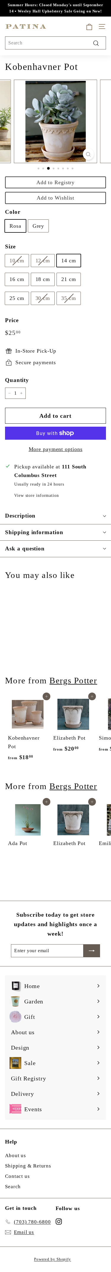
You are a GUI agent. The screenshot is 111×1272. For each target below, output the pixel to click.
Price (12, 320)
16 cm (16, 279)
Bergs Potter (73, 680)
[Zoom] (88, 154)
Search (13, 1186)
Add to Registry (55, 182)
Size (10, 246)
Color (12, 212)
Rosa (15, 226)
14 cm (68, 261)
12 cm (43, 261)
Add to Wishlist (56, 198)
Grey (38, 226)
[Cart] (89, 26)
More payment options (56, 449)
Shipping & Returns (28, 1166)
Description (20, 516)
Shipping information (34, 532)
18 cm (43, 279)
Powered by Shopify (52, 1259)
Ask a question (25, 548)
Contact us (17, 1176)
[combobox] (55, 42)
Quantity (17, 380)
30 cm (43, 298)
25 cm (16, 298)
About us (15, 1155)
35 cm (68, 298)
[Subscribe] (91, 950)
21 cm (68, 279)
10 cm (16, 261)
